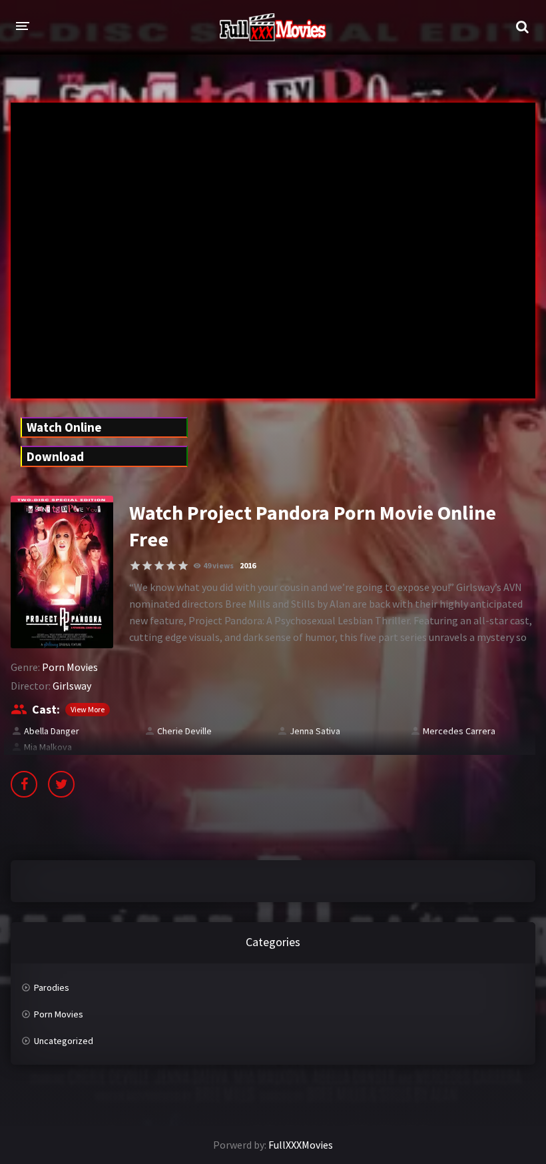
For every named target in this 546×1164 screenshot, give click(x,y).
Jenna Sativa (315, 731)
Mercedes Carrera (459, 731)
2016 (248, 565)
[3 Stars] (159, 566)
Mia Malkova (48, 747)
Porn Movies (70, 667)
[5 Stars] (183, 566)
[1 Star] (135, 566)
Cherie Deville (184, 731)
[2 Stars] (147, 566)
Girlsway (72, 685)
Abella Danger (51, 731)
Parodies (51, 987)
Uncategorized (63, 1041)
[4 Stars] (171, 566)
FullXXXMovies (300, 1144)
